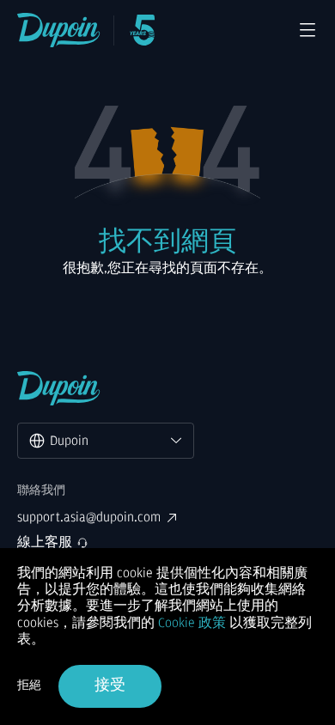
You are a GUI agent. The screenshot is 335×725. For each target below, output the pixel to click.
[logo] (58, 30)
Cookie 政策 (192, 623)
